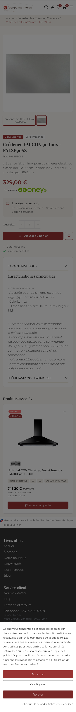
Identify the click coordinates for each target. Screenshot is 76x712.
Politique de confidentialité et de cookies (47, 704)
